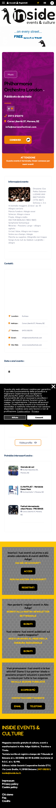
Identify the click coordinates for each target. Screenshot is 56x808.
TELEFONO (36, 706)
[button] (3, 3)
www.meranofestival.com (32, 345)
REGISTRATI (28, 587)
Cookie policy (10, 787)
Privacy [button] (35, 411)
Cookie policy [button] (23, 411)
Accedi (12, 2)
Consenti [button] (39, 417)
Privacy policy (10, 783)
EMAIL (17, 706)
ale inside (26, 96)
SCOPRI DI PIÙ (28, 689)
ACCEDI (28, 571)
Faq (4, 797)
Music (11, 74)
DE (45, 2)
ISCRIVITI (28, 623)
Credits (6, 801)
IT (38, 2)
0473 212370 (15, 115)
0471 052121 (44, 769)
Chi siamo (7, 794)
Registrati (23, 2)
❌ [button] (53, 386)
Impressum (8, 780)
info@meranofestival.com (21, 126)
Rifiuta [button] (15, 417)
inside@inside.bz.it (11, 773)
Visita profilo (26, 442)
